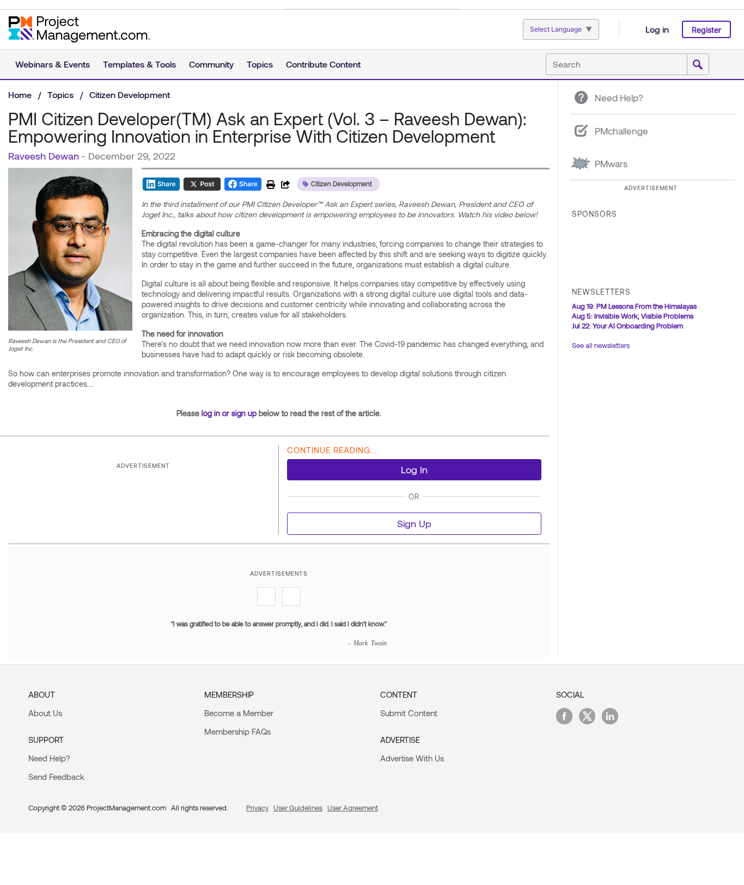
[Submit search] (698, 65)
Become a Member (238, 713)
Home (20, 94)
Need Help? (49, 758)
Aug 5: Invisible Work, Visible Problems (632, 316)
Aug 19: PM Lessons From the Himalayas (634, 306)
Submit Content (408, 713)
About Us (45, 713)
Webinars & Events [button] (52, 64)
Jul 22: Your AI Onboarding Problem (627, 325)
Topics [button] (260, 64)
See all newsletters (601, 345)
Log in (657, 29)
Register (706, 29)
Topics (60, 94)
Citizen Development (129, 94)
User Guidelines (297, 807)
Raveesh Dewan (43, 156)
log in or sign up (229, 413)
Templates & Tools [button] (139, 64)
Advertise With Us (412, 758)
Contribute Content (323, 64)
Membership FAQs (237, 731)
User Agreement (352, 807)
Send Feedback (56, 777)
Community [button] (211, 64)
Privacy (257, 807)
